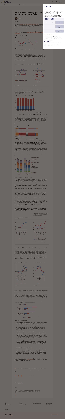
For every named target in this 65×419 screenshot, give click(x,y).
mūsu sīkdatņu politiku (48, 45)
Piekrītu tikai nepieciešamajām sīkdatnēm (59, 27)
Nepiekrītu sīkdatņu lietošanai (59, 31)
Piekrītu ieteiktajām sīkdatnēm (59, 22)
